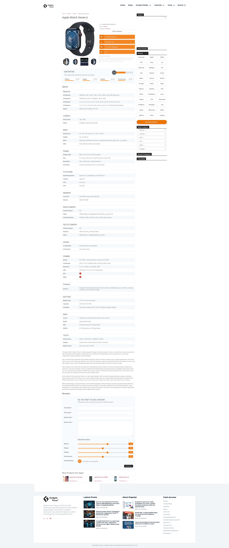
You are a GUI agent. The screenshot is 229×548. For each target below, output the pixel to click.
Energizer (152, 104)
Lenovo (151, 78)
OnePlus (151, 89)
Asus (162, 94)
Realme (141, 89)
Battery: (66, 443)
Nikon (141, 78)
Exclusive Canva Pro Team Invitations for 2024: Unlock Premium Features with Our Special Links (145, 504)
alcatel (141, 99)
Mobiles (108, 28)
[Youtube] (50, 518)
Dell (141, 73)
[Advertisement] (151, 31)
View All (145, 53)
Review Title (68, 417)
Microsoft (162, 99)
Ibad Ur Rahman (101, 507)
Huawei (151, 73)
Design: (66, 448)
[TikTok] (47, 518)
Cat (162, 104)
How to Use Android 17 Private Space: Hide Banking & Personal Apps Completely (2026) (107, 503)
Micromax (152, 110)
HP (162, 67)
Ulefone (141, 115)
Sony (151, 62)
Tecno (152, 115)
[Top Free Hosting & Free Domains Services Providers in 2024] (128, 525)
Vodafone (141, 104)
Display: (66, 452)
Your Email (68, 412)
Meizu (141, 94)
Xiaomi (162, 78)
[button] (182, 5)
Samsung (141, 57)
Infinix (162, 110)
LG (162, 62)
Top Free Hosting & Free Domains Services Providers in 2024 (147, 523)
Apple (81, 473)
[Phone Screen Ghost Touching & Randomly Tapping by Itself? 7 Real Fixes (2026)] (89, 514)
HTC (141, 62)
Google (141, 83)
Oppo (162, 83)
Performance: (68, 456)
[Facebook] (44, 518)
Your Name (68, 407)
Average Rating (68, 460)
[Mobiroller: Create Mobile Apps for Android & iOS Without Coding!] (128, 515)
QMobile (151, 67)
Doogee (162, 115)
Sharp (141, 110)
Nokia (162, 57)
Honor (152, 83)
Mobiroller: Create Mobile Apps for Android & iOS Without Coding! (146, 514)
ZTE (152, 99)
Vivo (162, 89)
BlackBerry (151, 94)
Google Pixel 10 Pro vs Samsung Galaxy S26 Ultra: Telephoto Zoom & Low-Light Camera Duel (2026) (107, 523)
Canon (162, 73)
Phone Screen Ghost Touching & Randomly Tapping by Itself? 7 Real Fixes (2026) (107, 513)
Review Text (68, 422)
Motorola (141, 67)
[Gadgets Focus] (48, 6)
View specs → (73, 481)
